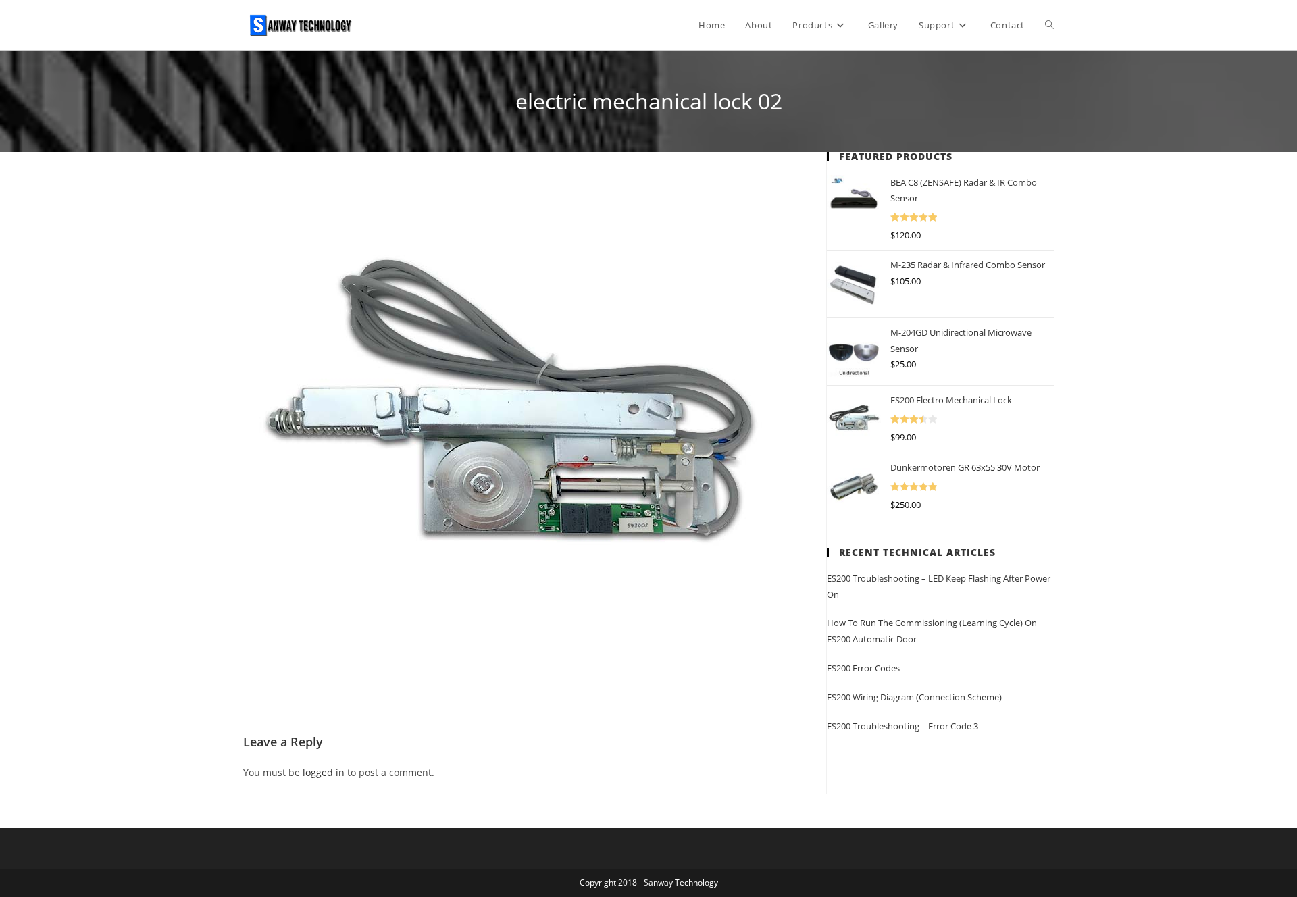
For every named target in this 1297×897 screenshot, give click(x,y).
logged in (324, 772)
